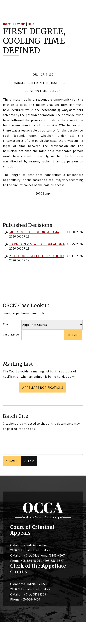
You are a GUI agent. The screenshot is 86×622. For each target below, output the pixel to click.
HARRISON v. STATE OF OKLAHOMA (37, 244)
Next (31, 24)
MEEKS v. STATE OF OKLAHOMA (34, 232)
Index (7, 24)
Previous (19, 24)
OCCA (43, 507)
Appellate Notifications (42, 387)
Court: (7, 324)
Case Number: (12, 334)
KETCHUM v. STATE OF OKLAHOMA (36, 256)
